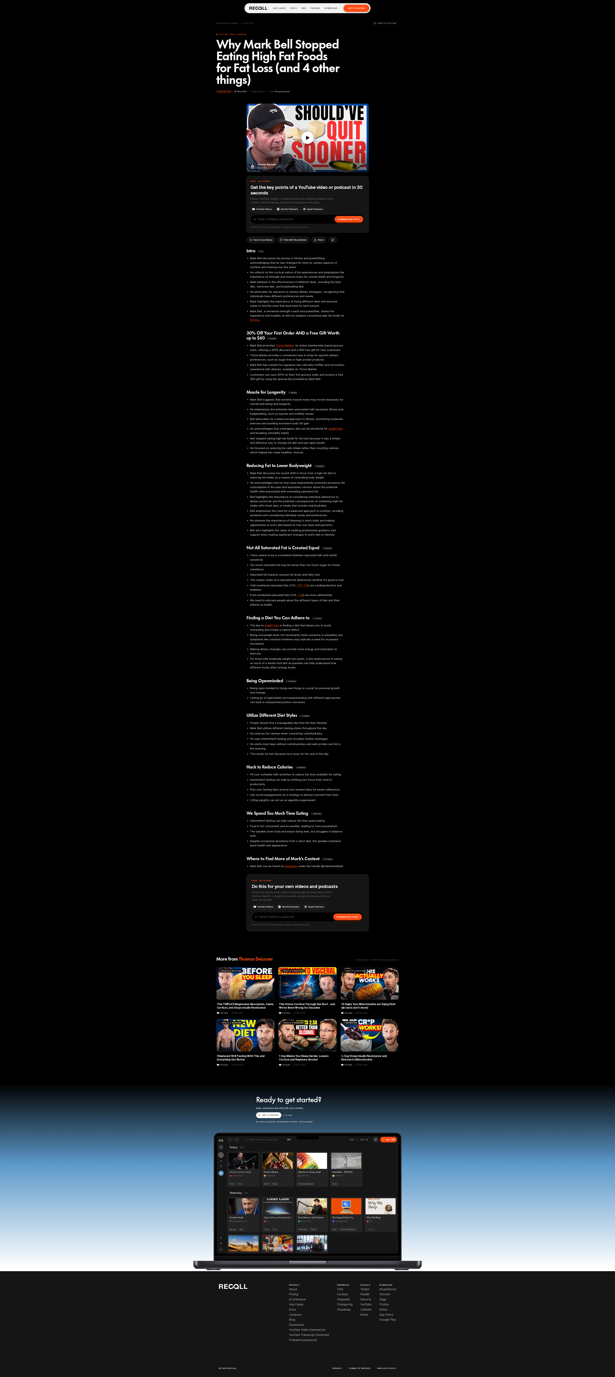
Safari (383, 1309)
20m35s (292, 681)
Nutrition (248, 23)
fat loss (255, 319)
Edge (382, 1299)
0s (262, 251)
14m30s (328, 548)
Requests (343, 1299)
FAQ (303, 8)
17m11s (318, 618)
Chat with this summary (295, 240)
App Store (386, 1314)
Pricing (315, 8)
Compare (295, 1314)
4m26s (273, 338)
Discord (365, 1299)
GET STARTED (270, 1115)
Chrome (384, 1294)
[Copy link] (332, 240)
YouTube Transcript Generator (309, 1334)
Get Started (356, 8)
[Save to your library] (270, 970)
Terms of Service (360, 1368)
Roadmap (344, 1309)
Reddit (364, 1294)
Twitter (364, 1289)
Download (331, 8)
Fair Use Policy (386, 1368)
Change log (345, 1304)
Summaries (296, 1324)
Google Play (387, 1319)
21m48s (305, 716)
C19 (305, 585)
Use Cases (279, 8)
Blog (292, 1319)
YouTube (366, 1304)
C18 (300, 595)
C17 (299, 585)
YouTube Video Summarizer (307, 1329)
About (293, 1289)
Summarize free (349, 219)
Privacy (337, 1368)
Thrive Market (284, 345)
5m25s (294, 392)
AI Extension (297, 1299)
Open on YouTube (386, 23)
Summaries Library (227, 23)
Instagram (291, 866)
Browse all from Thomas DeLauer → (377, 960)
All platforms (387, 1289)
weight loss (335, 428)
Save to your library (262, 240)
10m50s (320, 466)
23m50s (301, 767)
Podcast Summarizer (303, 1339)
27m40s (328, 859)
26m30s (317, 814)
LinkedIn (366, 1309)
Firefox (384, 1304)
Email (364, 1314)
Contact (342, 1294)
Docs (293, 8)
